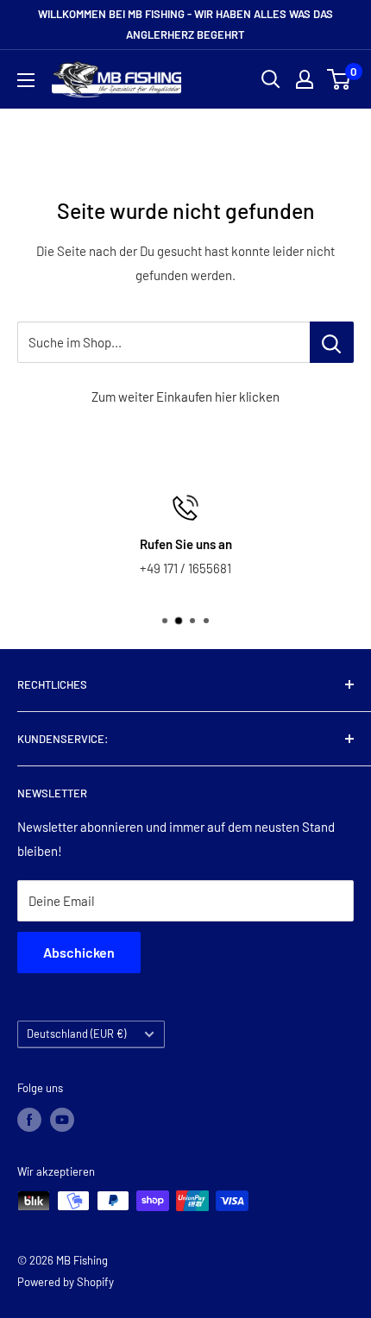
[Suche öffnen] (270, 79)
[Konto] (304, 79)
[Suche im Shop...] (332, 342)
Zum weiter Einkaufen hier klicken (185, 396)
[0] (339, 79)
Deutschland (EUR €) (76, 1033)
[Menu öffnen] (26, 80)
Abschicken (79, 952)
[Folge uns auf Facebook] (29, 1120)
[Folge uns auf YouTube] (62, 1120)
